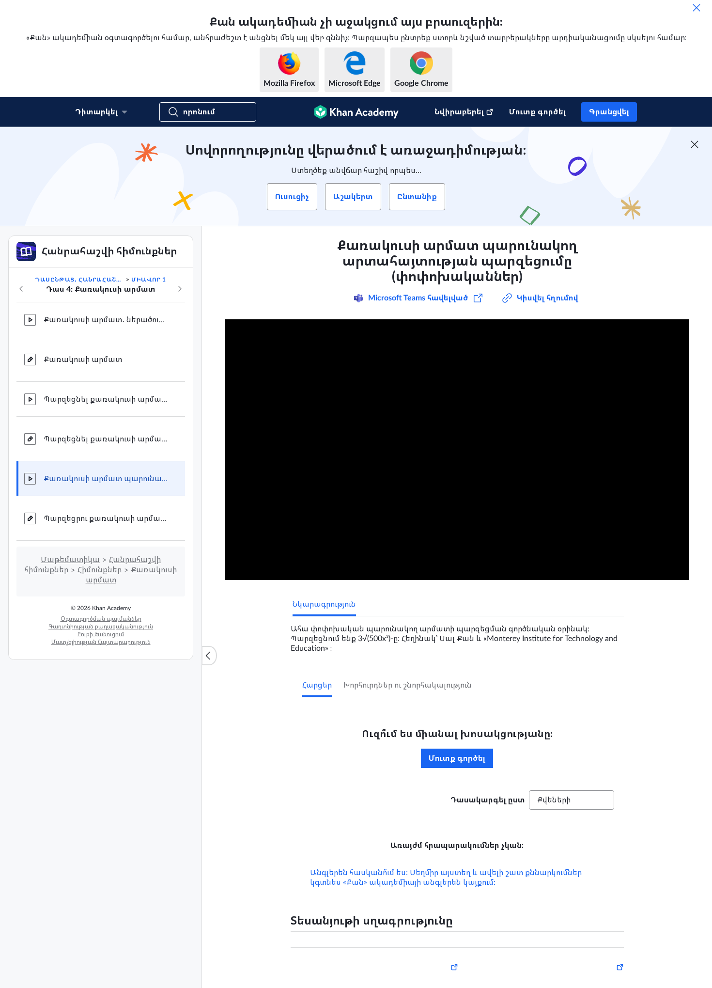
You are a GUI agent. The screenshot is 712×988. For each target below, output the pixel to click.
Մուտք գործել (537, 112)
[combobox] (571, 800)
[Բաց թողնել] (696, 8)
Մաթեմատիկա (70, 560)
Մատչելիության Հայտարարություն (101, 642)
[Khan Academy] (356, 111)
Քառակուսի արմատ (83, 359)
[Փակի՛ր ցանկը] (209, 655)
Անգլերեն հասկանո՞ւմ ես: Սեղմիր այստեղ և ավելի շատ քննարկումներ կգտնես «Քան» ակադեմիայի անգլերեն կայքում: (446, 891)
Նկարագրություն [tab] (324, 604)
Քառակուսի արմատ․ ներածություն (107, 320)
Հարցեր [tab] (317, 685)
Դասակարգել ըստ (487, 800)
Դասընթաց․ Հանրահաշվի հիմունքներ (79, 279)
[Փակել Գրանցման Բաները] (694, 144)
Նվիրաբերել (459, 112)
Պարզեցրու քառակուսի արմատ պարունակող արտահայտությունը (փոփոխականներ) (107, 518)
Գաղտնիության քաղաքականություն (100, 626)
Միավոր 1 (148, 279)
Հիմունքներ (99, 570)
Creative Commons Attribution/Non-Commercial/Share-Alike (364, 982)
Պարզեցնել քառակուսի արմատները (107, 399)
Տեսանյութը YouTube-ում (581, 982)
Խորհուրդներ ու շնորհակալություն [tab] (407, 685)
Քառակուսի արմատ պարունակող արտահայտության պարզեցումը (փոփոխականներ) (107, 479)
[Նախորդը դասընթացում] (21, 289)
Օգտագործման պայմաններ (101, 619)
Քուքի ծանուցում (100, 634)
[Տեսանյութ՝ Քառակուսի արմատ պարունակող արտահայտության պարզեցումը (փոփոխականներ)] (457, 449)
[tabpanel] (457, 634)
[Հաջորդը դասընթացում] (180, 289)
